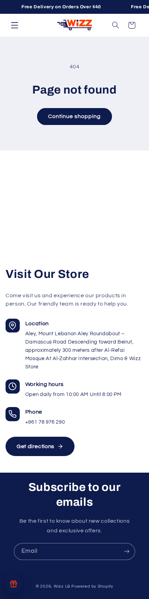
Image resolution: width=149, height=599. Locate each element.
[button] (15, 25)
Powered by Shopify (92, 586)
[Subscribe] (127, 551)
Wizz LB (62, 586)
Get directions (35, 446)
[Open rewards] (13, 584)
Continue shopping (74, 116)
